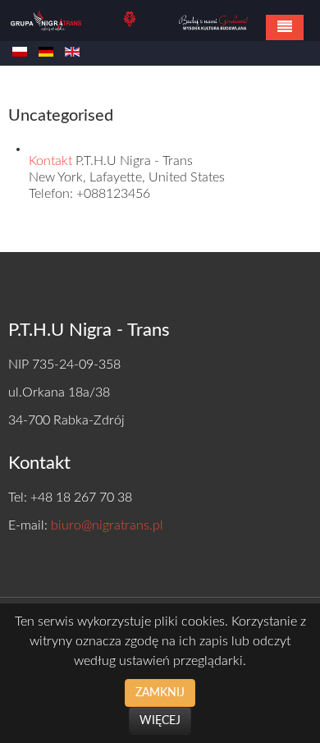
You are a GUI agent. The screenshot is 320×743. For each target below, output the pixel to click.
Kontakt (52, 160)
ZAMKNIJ (160, 693)
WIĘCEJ (160, 721)
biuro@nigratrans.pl (107, 525)
